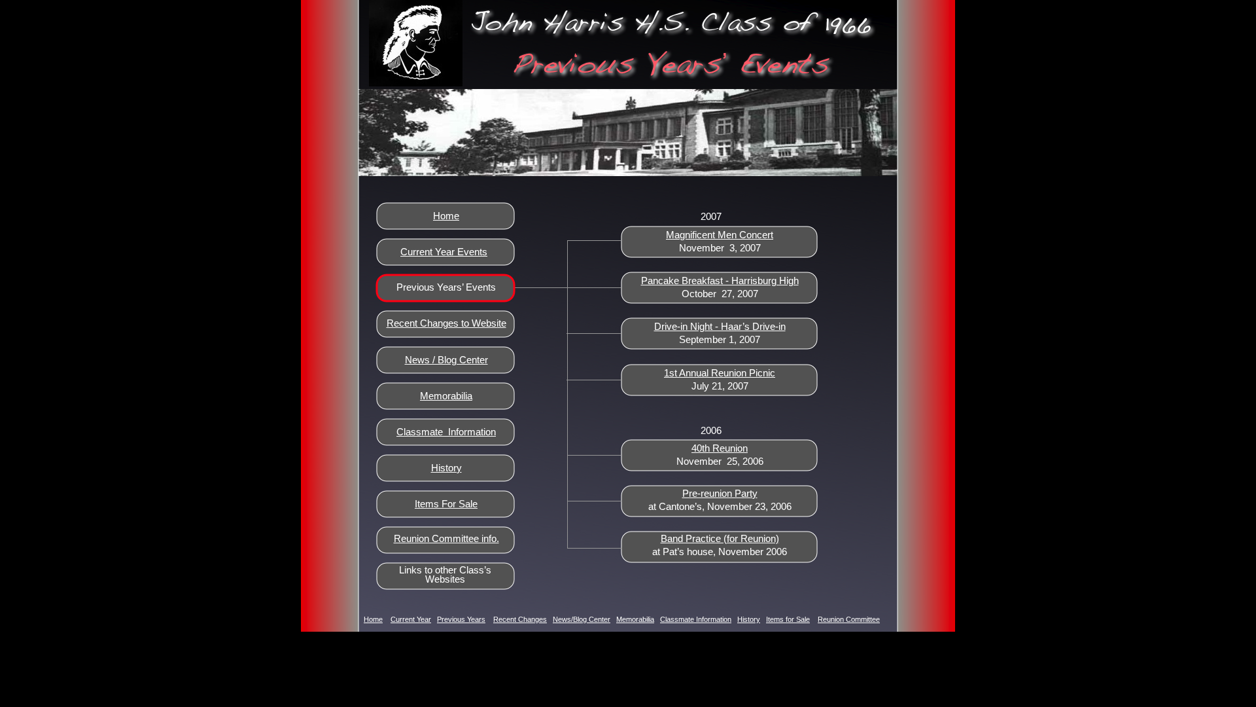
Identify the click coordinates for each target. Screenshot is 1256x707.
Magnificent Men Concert (719, 234)
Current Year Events (443, 251)
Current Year (411, 619)
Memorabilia (446, 395)
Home (446, 215)
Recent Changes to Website (446, 323)
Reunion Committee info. (446, 538)
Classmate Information (446, 431)
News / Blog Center (446, 359)
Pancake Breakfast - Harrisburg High (720, 280)
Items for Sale (788, 619)
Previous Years (461, 619)
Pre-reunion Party (720, 493)
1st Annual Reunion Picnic (719, 372)
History (446, 467)
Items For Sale (446, 503)
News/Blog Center (581, 619)
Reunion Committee (849, 619)
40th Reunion (719, 448)
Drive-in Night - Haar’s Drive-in (720, 326)
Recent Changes (520, 619)
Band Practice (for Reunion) (720, 538)
